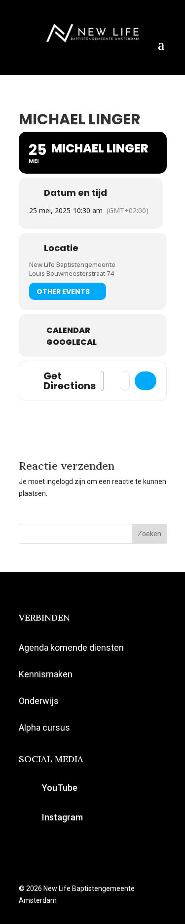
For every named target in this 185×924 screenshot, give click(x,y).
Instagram (62, 817)
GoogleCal (71, 342)
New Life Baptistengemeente (72, 264)
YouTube (59, 787)
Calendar (68, 330)
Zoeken (149, 534)
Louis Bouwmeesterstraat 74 (71, 273)
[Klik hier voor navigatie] (145, 380)
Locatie (61, 248)
